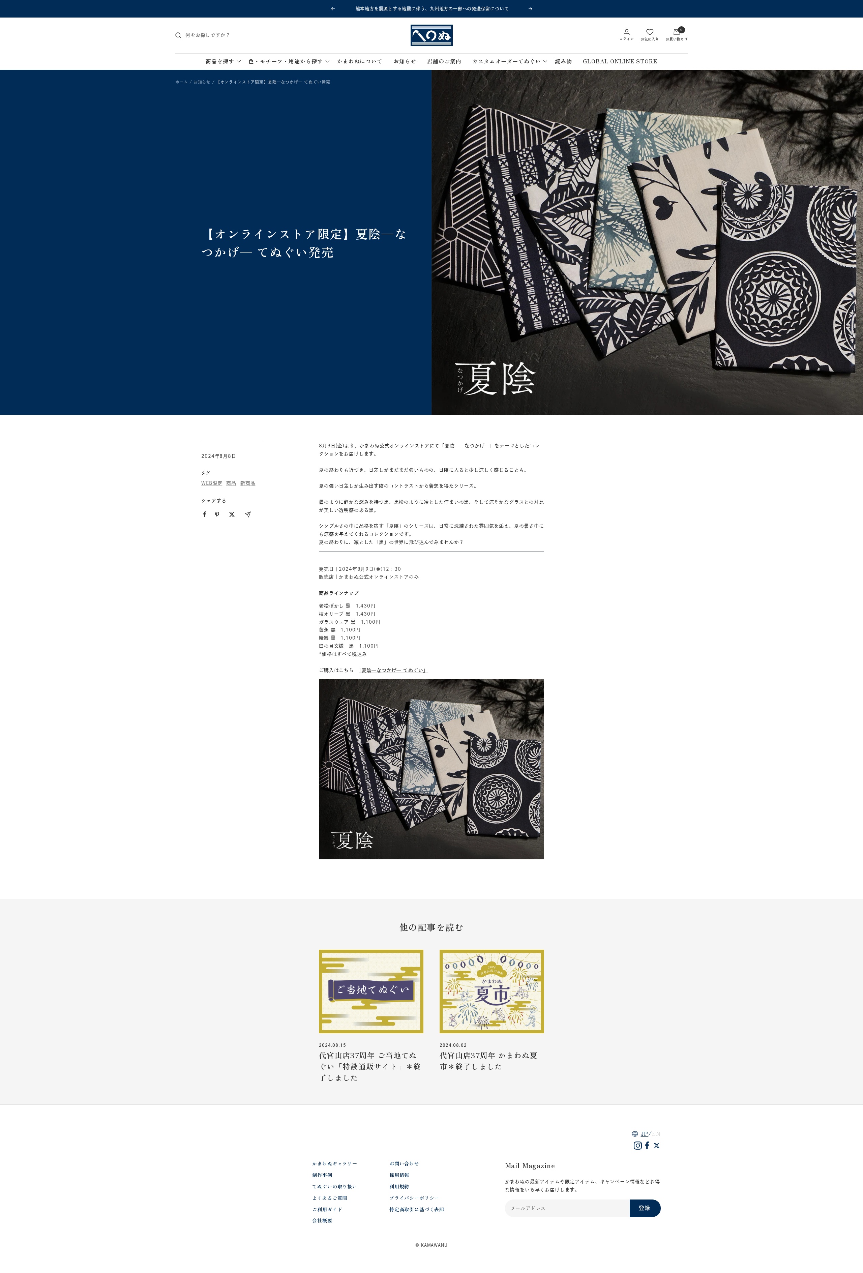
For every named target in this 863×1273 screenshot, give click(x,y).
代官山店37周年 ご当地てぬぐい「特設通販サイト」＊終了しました (370, 1066)
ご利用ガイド (327, 1209)
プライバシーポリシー (414, 1197)
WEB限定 (211, 483)
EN (656, 1133)
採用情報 (399, 1175)
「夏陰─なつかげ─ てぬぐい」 (393, 670)
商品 (231, 483)
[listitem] (204, 514)
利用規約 (399, 1186)
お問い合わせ (404, 1163)
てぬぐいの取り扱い (334, 1186)
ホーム (181, 82)
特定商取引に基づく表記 (416, 1209)
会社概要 (322, 1220)
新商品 (248, 483)
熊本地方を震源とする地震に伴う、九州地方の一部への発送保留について (432, 8)
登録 (644, 1208)
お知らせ (202, 82)
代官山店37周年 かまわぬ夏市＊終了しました (488, 1060)
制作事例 (322, 1175)
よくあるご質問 (329, 1197)
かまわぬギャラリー (334, 1163)
